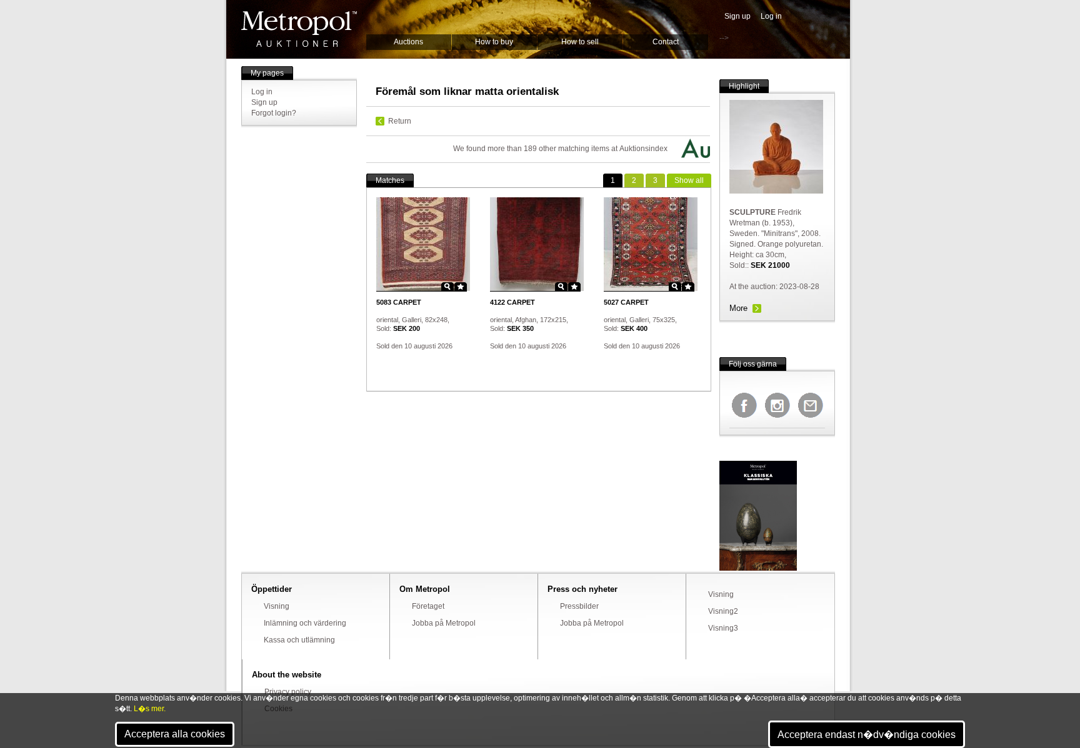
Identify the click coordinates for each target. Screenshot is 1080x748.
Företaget (428, 606)
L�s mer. (150, 708)
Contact (665, 41)
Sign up (737, 16)
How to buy (494, 41)
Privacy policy (287, 691)
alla (689, 180)
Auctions (408, 41)
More (738, 308)
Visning (276, 606)
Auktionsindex (643, 148)
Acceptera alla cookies (174, 734)
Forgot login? (273, 113)
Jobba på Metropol (444, 623)
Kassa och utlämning (299, 640)
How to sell (580, 41)
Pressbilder (579, 606)
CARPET (398, 302)
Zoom (447, 286)
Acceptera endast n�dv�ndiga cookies (867, 734)
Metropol (299, 29)
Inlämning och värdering (305, 623)
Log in (771, 16)
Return (399, 121)
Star (460, 286)
